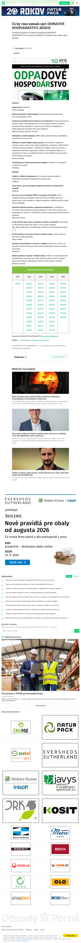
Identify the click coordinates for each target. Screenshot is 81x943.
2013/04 (40, 296)
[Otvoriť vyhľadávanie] (73, 3)
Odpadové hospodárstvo (40, 340)
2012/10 (29, 321)
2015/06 (63, 304)
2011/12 (18, 283)
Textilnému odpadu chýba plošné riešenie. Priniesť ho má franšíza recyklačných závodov (33, 609)
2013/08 (40, 313)
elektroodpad (25, 340)
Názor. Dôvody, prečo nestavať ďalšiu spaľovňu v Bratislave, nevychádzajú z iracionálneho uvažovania (36, 618)
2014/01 (52, 283)
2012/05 (29, 300)
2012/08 (29, 313)
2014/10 (52, 321)
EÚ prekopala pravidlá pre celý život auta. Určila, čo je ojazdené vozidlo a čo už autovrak (32, 605)
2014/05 (52, 300)
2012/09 (29, 317)
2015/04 (63, 296)
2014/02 (52, 288)
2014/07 (52, 309)
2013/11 (40, 326)
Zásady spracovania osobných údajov (13, 930)
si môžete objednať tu (50, 336)
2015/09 (63, 317)
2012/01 (29, 283)
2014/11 (52, 326)
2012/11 (29, 326)
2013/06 (40, 304)
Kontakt (42, 930)
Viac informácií (22, 940)
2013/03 (40, 292)
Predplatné (64, 3)
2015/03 (63, 292)
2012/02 (29, 288)
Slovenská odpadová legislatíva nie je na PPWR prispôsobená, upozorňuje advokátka (31, 592)
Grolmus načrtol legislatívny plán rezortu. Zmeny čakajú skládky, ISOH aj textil (29, 584)
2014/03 (52, 292)
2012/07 (29, 309)
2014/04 (52, 296)
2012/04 (29, 296)
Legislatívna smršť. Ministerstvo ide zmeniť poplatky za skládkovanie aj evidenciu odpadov (33, 588)
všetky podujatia (40, 705)
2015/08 (63, 313)
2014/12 (52, 330)
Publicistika (19, 48)
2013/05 (40, 300)
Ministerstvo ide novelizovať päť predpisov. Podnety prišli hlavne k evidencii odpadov (32, 601)
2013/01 (40, 283)
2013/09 (40, 317)
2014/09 (52, 317)
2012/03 (29, 292)
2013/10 (40, 321)
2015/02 (63, 288)
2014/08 (52, 313)
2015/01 (63, 283)
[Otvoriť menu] (77, 3)
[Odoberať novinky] (76, 631)
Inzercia (36, 930)
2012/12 (29, 330)
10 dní (69, 576)
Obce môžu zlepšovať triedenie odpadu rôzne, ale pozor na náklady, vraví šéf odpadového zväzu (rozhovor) (38, 597)
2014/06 (52, 304)
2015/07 (63, 309)
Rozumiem (70, 935)
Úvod (4, 3)
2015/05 (63, 300)
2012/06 (29, 304)
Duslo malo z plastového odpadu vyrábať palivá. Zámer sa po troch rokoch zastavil (30, 580)
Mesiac (76, 576)
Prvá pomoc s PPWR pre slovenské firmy (22, 693)
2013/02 (40, 288)
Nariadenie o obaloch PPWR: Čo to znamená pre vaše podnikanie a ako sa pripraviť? (31, 614)
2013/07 (40, 309)
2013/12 (40, 330)
